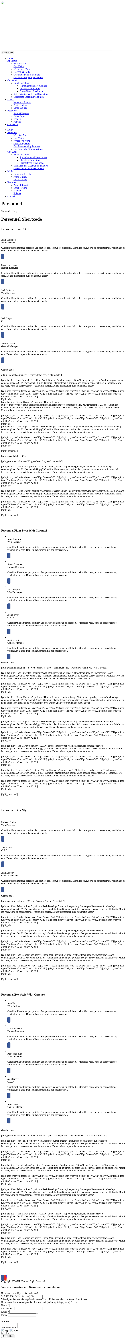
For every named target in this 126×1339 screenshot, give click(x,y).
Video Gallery (20, 108)
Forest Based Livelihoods (32, 91)
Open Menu (7, 53)
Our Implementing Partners (27, 74)
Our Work (12, 80)
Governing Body (22, 72)
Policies (17, 121)
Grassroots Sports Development (29, 96)
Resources (12, 110)
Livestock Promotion (30, 88)
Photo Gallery (20, 105)
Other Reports (20, 116)
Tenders (17, 119)
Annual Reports (21, 113)
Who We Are (20, 63)
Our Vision (19, 66)
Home (10, 58)
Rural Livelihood (22, 83)
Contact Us (12, 124)
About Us (12, 61)
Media (10, 99)
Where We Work (22, 69)
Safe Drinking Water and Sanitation (31, 94)
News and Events (22, 102)
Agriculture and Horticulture (33, 85)
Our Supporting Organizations (28, 77)
